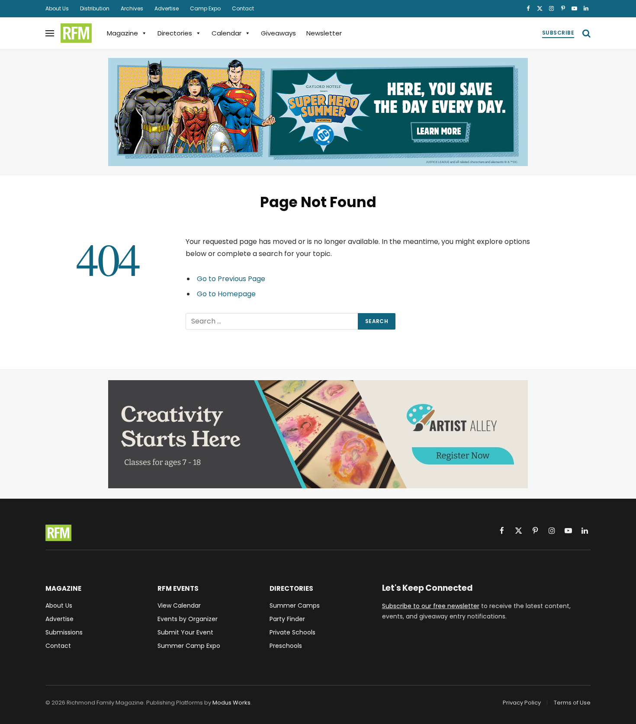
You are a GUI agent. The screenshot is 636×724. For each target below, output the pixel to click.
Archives (132, 8)
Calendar (226, 33)
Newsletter (324, 33)
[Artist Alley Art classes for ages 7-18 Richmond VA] (318, 434)
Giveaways (278, 33)
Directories (174, 33)
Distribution (94, 8)
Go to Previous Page (231, 279)
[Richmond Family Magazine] (76, 33)
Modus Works (231, 702)
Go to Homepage (226, 294)
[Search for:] (272, 321)
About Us (57, 8)
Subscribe (558, 32)
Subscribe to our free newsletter (430, 606)
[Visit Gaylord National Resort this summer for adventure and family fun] (318, 112)
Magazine (122, 33)
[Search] (586, 33)
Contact (243, 8)
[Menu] (49, 33)
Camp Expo (205, 8)
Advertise (166, 8)
